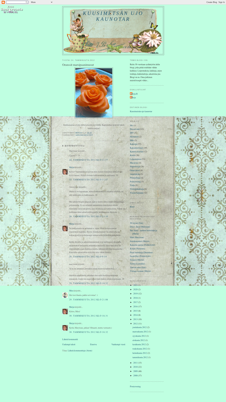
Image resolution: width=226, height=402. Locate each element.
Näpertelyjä (135, 166)
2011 (135, 362)
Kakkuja (133, 143)
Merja (71, 167)
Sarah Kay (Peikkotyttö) (140, 256)
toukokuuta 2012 (140, 348)
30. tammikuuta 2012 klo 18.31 (88, 315)
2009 (135, 371)
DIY (132, 132)
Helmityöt (134, 136)
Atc (131, 125)
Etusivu (93, 344)
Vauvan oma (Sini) (138, 267)
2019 (135, 293)
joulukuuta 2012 (140, 327)
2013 (135, 319)
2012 (135, 323)
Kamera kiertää (136, 151)
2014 (135, 314)
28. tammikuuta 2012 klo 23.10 (88, 216)
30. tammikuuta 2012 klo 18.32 (88, 332)
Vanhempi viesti (118, 344)
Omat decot (135, 170)
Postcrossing (135, 181)
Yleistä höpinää (136, 192)
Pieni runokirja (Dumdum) (141, 252)
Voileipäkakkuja (137, 188)
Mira (71, 290)
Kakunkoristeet (84, 135)
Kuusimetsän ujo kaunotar (113, 16)
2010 (135, 366)
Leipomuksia (135, 159)
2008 (135, 375)
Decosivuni (135, 129)
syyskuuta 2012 (139, 335)
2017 (135, 302)
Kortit (132, 155)
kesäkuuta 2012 (139, 344)
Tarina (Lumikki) (137, 263)
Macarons (134, 162)
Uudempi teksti (68, 344)
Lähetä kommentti (70, 339)
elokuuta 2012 (139, 340)
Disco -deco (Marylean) (140, 226)
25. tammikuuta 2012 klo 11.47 (88, 179)
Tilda (132, 185)
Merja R (134, 93)
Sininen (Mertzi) (137, 259)
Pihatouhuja (135, 177)
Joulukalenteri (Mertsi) (140, 241)
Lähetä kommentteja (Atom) (80, 350)
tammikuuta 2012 (140, 357)
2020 (135, 289)
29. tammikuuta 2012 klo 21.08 (88, 299)
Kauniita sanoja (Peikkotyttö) (142, 244)
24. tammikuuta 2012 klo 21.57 (88, 159)
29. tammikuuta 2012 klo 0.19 (88, 256)
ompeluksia (135, 174)
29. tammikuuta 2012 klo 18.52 (88, 283)
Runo (132, 206)
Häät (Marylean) (137, 237)
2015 (135, 310)
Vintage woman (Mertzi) (140, 271)
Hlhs (132, 140)
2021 (135, 285)
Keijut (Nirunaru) (137, 248)
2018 (135, 297)
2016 (135, 306)
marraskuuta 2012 (140, 331)
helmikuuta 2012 (140, 352)
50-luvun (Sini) (136, 222)
